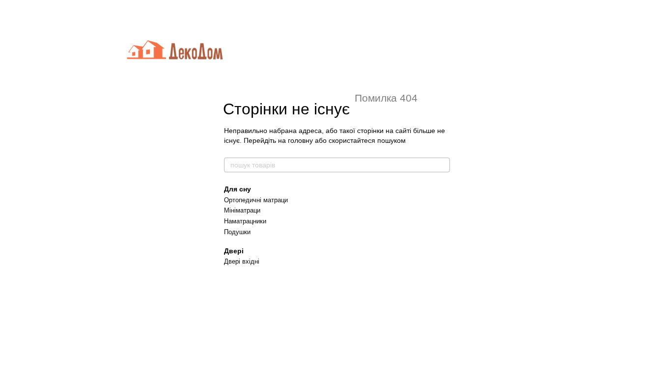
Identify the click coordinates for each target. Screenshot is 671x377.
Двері (234, 251)
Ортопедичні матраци (256, 200)
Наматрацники (245, 221)
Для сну (237, 189)
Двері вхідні (241, 261)
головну (300, 140)
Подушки (237, 232)
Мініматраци (242, 210)
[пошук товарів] (442, 165)
